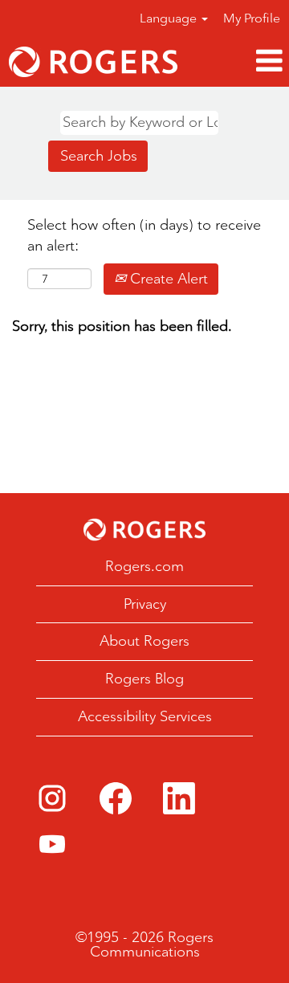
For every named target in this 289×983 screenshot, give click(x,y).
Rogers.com (144, 566)
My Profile (251, 18)
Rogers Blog (144, 678)
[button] (237, 61)
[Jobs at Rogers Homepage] (144, 529)
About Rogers (144, 641)
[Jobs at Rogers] (93, 62)
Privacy (145, 604)
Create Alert (167, 279)
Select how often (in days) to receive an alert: (144, 235)
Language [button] (170, 18)
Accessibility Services (145, 716)
